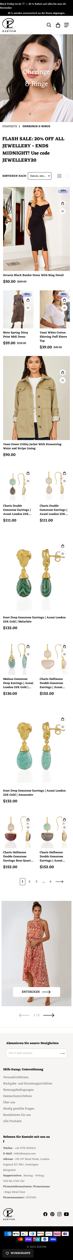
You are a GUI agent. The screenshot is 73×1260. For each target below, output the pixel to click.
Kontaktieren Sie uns (17, 1115)
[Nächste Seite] (59, 881)
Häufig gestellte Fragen (18, 1108)
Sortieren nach (14, 176)
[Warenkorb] (58, 25)
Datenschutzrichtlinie (17, 1096)
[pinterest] (52, 1214)
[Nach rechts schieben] (49, 1015)
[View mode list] (67, 176)
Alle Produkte (12, 1121)
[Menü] (66, 25)
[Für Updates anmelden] (62, 1053)
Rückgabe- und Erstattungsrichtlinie (27, 1083)
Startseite (9, 126)
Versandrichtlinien (15, 1077)
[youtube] (66, 1214)
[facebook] (45, 1214)
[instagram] (59, 1214)
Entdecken (31, 992)
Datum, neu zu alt (40, 176)
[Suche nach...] (49, 25)
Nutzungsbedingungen (18, 1090)
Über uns (9, 1102)
